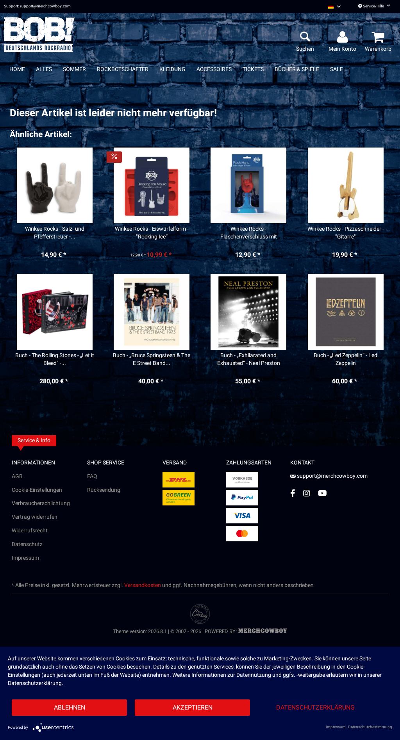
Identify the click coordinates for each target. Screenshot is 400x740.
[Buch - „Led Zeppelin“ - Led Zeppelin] (345, 312)
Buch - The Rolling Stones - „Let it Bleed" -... (54, 359)
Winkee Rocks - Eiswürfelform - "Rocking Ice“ (152, 233)
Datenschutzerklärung (315, 707)
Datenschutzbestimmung (370, 727)
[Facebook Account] (292, 493)
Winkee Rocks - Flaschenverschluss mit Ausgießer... (248, 233)
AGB (17, 476)
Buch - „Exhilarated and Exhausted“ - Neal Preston (248, 359)
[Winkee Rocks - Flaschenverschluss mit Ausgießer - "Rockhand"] (248, 185)
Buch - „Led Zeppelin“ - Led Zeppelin (345, 359)
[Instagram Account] (306, 493)
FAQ (92, 476)
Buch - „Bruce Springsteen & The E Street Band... (151, 359)
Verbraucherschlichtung (41, 503)
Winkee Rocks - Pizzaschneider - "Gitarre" (345, 233)
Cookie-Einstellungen (37, 490)
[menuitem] (334, 6)
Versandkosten (142, 585)
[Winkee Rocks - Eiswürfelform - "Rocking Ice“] (152, 185)
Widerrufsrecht (30, 531)
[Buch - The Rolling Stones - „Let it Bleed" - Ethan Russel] (54, 312)
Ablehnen (69, 707)
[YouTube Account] (322, 493)
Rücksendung (103, 490)
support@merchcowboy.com (332, 476)
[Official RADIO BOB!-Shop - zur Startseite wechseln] (39, 34)
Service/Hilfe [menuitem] (373, 6)
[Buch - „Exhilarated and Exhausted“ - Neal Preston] (248, 312)
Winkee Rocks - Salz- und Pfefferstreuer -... (54, 233)
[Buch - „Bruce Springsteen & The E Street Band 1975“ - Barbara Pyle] (152, 312)
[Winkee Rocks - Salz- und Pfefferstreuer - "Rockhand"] (54, 185)
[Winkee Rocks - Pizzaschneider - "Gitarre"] (345, 185)
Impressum (25, 558)
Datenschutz (27, 544)
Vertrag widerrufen (34, 517)
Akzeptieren (192, 707)
